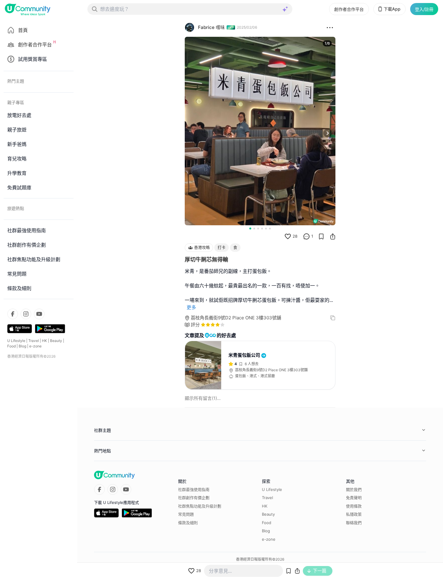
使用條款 (354, 506)
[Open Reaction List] (330, 27)
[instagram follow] (25, 313)
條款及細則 (188, 522)
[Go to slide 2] (254, 228)
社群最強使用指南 (193, 489)
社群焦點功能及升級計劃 (199, 506)
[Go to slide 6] (270, 228)
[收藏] (321, 236)
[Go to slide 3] (258, 228)
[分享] (332, 236)
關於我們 (354, 489)
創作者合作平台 (349, 9)
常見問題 (186, 514)
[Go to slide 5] (266, 228)
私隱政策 (354, 514)
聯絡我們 (354, 522)
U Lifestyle (16, 340)
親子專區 (15, 102)
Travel (33, 340)
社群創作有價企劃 (193, 497)
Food (11, 346)
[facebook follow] (12, 313)
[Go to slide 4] (262, 228)
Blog (22, 346)
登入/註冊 (424, 9)
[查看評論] (306, 236)
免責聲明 (354, 497)
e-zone (35, 346)
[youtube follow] (39, 313)
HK (44, 340)
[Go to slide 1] (250, 228)
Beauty (56, 340)
